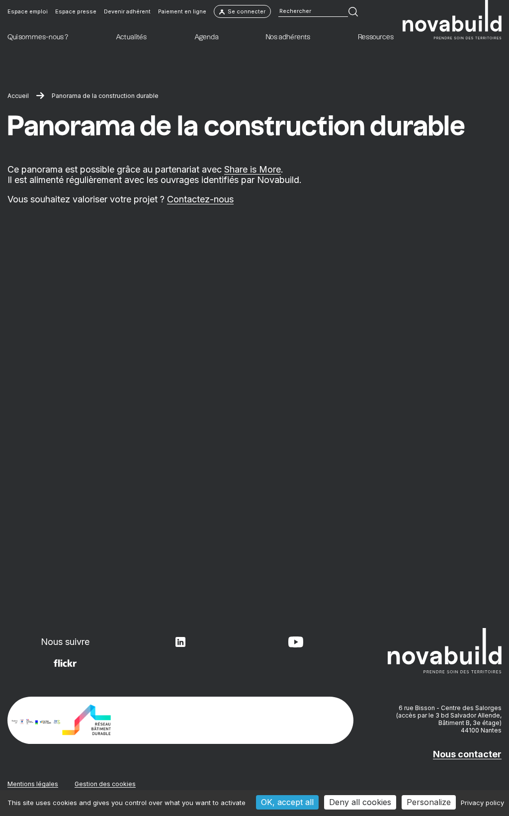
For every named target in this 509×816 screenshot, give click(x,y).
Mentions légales (32, 784)
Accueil (18, 95)
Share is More (252, 169)
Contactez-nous (200, 199)
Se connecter (246, 11)
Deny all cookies (360, 802)
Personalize (429, 802)
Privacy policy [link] (482, 803)
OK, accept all (287, 802)
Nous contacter (467, 754)
